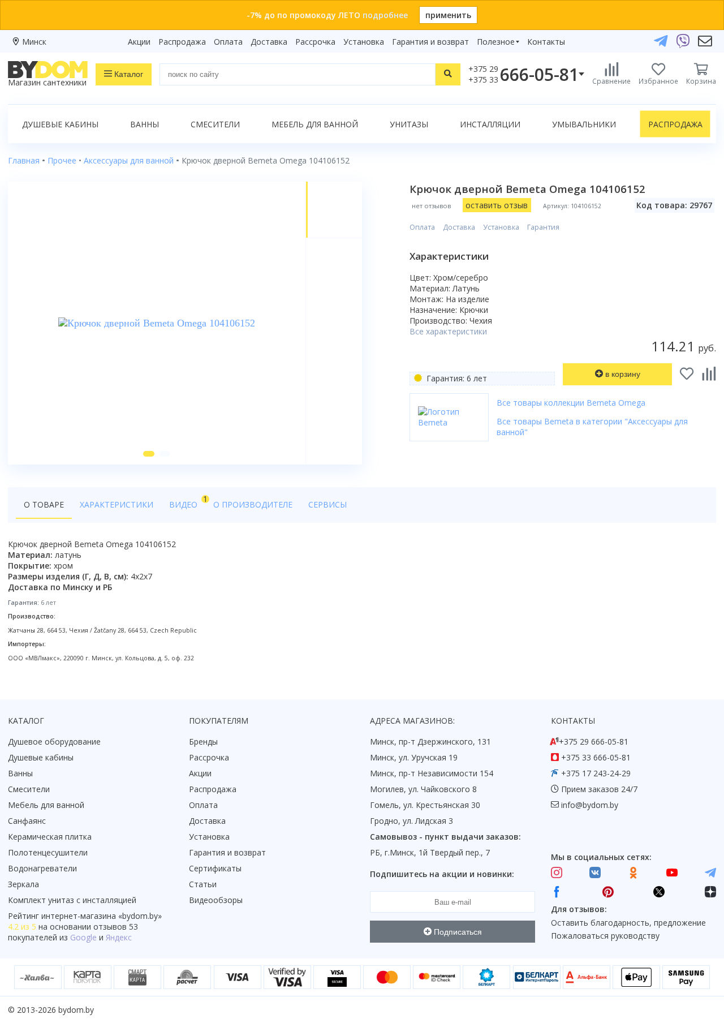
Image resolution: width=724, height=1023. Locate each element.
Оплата (228, 41)
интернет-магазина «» (101, 915)
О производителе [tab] (252, 504)
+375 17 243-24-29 (596, 773)
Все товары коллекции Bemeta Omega (571, 402)
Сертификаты (215, 868)
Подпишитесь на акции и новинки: (442, 874)
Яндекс (119, 937)
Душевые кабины (60, 124)
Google (83, 937)
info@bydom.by (589, 805)
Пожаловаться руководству (605, 935)
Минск (34, 41)
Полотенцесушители (48, 852)
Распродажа (182, 41)
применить (448, 15)
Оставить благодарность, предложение (628, 922)
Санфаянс (27, 820)
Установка (363, 41)
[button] (148, 454)
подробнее (385, 15)
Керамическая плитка (50, 836)
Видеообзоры (216, 900)
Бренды (203, 741)
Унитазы (409, 124)
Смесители (215, 124)
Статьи (203, 884)
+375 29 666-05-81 (593, 741)
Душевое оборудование (54, 741)
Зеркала (23, 884)
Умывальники (584, 124)
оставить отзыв (497, 205)
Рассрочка (315, 41)
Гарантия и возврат (430, 41)
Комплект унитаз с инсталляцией (72, 900)
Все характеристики (448, 331)
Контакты (546, 41)
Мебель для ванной (315, 124)
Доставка (269, 41)
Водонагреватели (42, 868)
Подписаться (457, 931)
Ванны (144, 124)
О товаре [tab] (44, 504)
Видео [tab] (187, 501)
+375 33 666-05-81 (596, 757)
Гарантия (543, 227)
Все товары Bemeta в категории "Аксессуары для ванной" (592, 426)
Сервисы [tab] (327, 504)
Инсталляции (490, 124)
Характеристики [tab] (116, 504)
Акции (139, 41)
